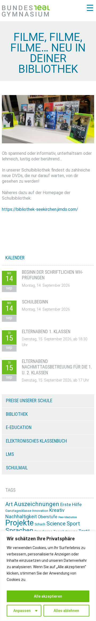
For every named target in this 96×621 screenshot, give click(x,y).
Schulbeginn (35, 302)
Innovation (40, 511)
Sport (73, 524)
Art (9, 504)
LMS (10, 454)
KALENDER (15, 257)
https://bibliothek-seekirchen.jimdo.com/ (40, 209)
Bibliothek (17, 414)
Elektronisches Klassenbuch (36, 441)
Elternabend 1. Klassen (46, 331)
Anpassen (22, 611)
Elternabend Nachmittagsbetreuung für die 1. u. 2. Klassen (57, 367)
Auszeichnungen (36, 504)
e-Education (18, 427)
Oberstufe (47, 516)
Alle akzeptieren (48, 596)
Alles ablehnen (66, 611)
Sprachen (19, 530)
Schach (40, 524)
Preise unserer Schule (29, 400)
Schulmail (17, 467)
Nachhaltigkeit (21, 516)
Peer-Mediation (67, 517)
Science (56, 523)
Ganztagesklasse (18, 511)
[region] (48, 576)
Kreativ (57, 510)
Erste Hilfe (71, 504)
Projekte (19, 522)
